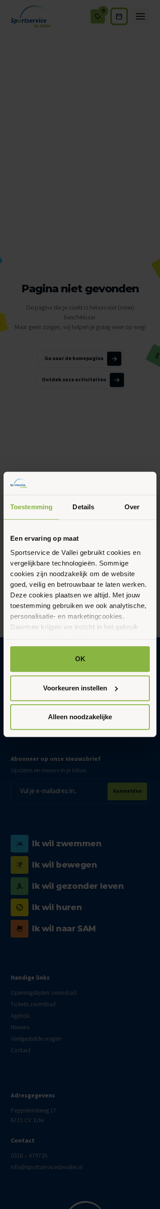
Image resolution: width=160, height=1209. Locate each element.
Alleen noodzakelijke (80, 717)
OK (80, 659)
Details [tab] (83, 507)
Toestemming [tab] (31, 507)
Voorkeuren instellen (75, 688)
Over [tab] (132, 507)
